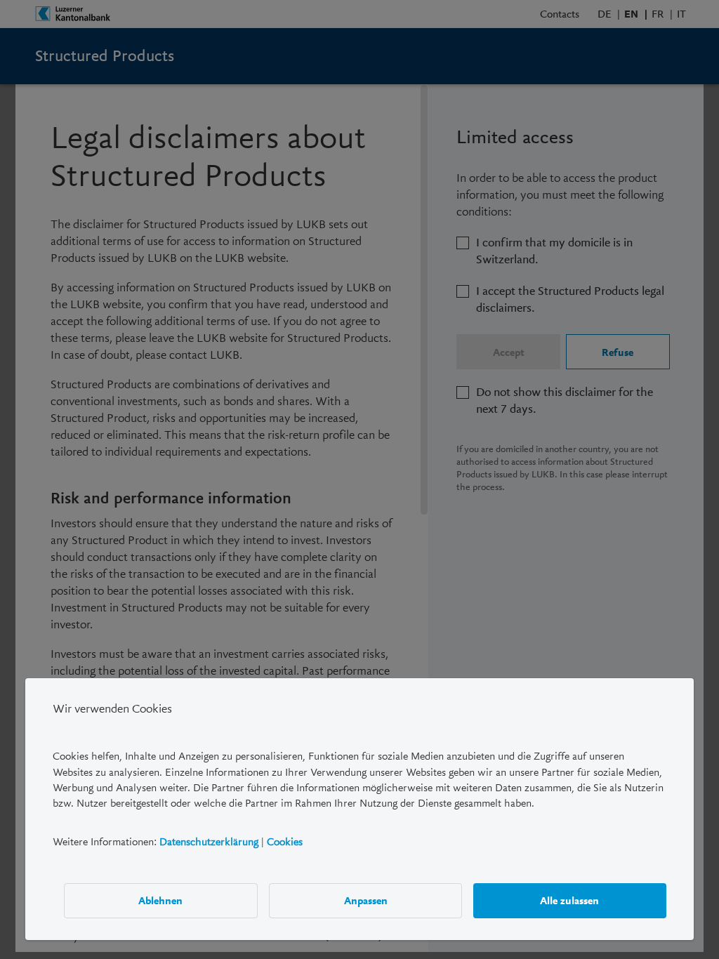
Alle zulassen (570, 900)
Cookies (285, 841)
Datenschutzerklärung (208, 841)
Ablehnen (161, 900)
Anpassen (366, 900)
